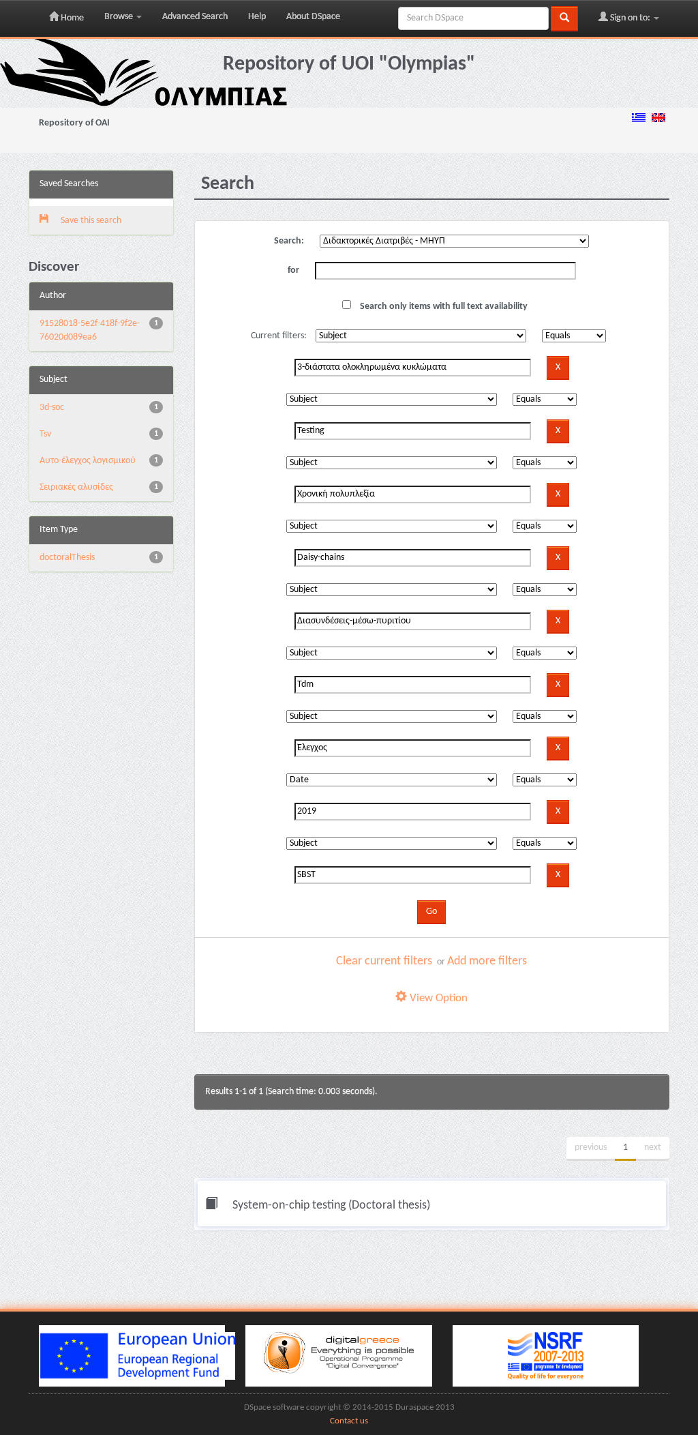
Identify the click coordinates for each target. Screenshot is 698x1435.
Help (257, 17)
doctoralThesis (67, 557)
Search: (289, 241)
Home (71, 18)
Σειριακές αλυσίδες (76, 487)
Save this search (90, 221)
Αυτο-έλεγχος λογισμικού (88, 461)
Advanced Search (195, 17)
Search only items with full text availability (443, 306)
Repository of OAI (74, 123)
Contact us (349, 1421)
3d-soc (52, 407)
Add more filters (487, 961)
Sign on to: (630, 18)
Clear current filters (384, 961)
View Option (437, 998)
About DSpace (313, 17)
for (293, 270)
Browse (119, 17)
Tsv (45, 434)
